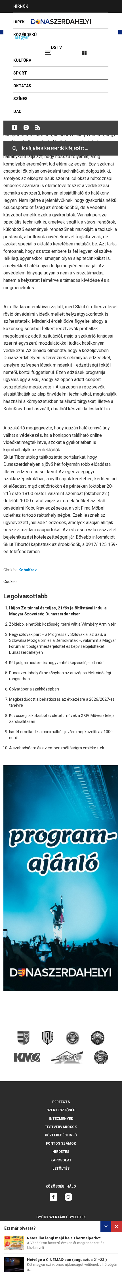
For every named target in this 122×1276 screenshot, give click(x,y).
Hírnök (20, 6)
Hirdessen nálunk (32, 19)
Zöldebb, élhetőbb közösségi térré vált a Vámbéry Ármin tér (62, 624)
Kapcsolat (61, 1160)
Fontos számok (61, 1143)
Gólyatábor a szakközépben (34, 689)
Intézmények (61, 1119)
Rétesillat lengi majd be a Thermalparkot (63, 1238)
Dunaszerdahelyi (14, 127)
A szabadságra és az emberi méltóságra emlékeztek (56, 748)
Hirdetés (60, 1152)
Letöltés (61, 1168)
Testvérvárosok (61, 1127)
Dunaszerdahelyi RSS (37, 127)
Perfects (61, 1102)
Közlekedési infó (61, 1135)
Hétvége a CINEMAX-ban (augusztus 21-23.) (67, 1260)
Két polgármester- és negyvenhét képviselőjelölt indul (56, 662)
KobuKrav (27, 570)
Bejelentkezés (105, 50)
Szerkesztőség (61, 1110)
